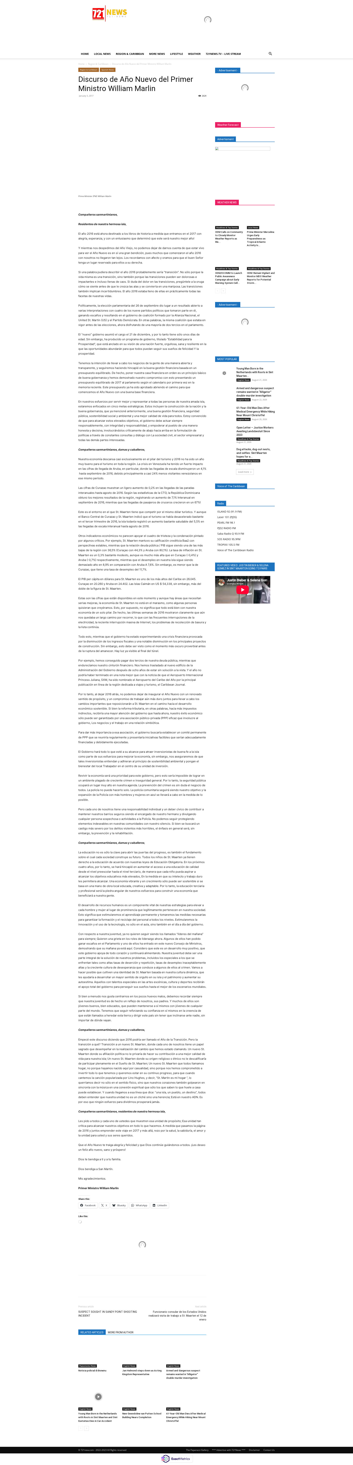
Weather (194, 54)
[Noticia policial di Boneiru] (98, 1354)
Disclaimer (254, 1450)
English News (129, 1366)
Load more (243, 471)
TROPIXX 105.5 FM (228, 544)
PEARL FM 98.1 (226, 522)
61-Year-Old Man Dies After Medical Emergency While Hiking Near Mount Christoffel (186, 1417)
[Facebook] (82, 104)
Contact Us (269, 1450)
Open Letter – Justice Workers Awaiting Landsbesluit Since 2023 (255, 431)
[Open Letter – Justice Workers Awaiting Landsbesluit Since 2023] (224, 432)
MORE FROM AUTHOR (120, 1332)
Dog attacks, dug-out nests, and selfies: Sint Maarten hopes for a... (253, 453)
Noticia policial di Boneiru (92, 1370)
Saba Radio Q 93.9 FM (230, 533)
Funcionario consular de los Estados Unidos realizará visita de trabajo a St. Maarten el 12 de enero (177, 1315)
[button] (270, 54)
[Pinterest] (99, 104)
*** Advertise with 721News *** (228, 1450)
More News (157, 54)
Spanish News (107, 69)
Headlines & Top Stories (227, 227)
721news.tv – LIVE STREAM (223, 54)
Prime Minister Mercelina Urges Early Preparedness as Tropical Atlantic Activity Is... (260, 239)
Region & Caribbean (130, 54)
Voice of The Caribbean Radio (235, 550)
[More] (116, 104)
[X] (90, 104)
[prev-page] (80, 1428)
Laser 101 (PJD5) (227, 517)
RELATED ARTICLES (92, 1332)
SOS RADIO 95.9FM (228, 539)
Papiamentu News (87, 1366)
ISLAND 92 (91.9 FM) (229, 511)
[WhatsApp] (107, 104)
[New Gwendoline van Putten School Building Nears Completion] (142, 1397)
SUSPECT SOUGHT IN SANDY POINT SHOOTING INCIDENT (107, 1313)
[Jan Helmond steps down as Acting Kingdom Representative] (142, 1354)
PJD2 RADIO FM (226, 528)
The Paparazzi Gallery (197, 1450)
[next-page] (86, 1428)
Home (85, 54)
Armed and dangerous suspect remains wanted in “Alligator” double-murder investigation (183, 1374)
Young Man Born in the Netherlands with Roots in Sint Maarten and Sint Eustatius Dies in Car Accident (97, 1417)
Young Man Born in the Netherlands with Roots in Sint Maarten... (254, 372)
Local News (102, 54)
